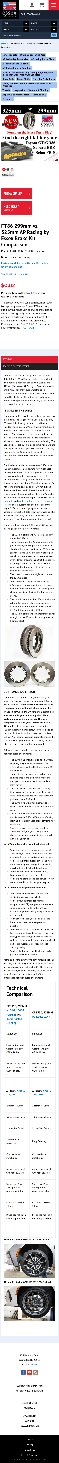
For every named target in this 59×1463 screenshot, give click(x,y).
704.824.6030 (30, 1364)
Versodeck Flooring (39, 90)
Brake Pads (8, 79)
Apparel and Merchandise (15, 94)
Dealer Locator (29, 1425)
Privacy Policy (29, 1450)
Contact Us (29, 1439)
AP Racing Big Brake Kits (15, 59)
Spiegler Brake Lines (44, 79)
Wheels (6, 90)
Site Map (29, 1444)
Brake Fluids (23, 79)
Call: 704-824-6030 (30, 14)
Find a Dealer (13, 193)
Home (3, 43)
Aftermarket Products (29, 1390)
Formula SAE (39, 94)
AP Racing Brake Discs (42, 59)
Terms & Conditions (29, 1455)
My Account (29, 1416)
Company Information (29, 1385)
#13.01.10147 (41, 1017)
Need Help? (11, 207)
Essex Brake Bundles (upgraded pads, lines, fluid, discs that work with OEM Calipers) (27, 73)
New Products (9, 54)
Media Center (29, 1402)
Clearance (7, 99)
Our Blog (29, 1407)
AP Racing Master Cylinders (16, 68)
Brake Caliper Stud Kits (32, 54)
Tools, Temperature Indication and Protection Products (26, 84)
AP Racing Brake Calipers (15, 63)
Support (29, 1420)
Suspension (19, 90)
